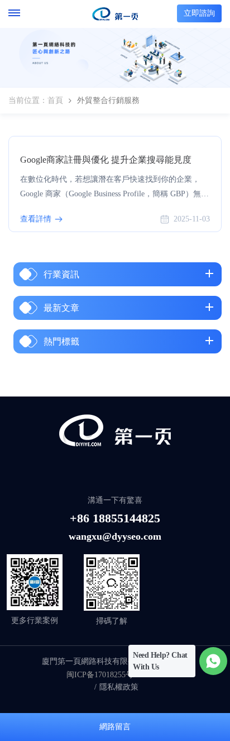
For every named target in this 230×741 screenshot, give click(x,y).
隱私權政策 (118, 687)
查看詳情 (35, 219)
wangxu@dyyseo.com (115, 536)
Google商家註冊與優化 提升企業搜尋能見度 (105, 159)
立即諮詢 (199, 13)
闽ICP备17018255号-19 (105, 675)
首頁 (55, 100)
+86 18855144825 (115, 518)
